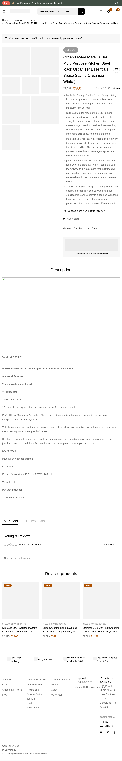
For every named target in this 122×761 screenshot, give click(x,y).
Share (95, 228)
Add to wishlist (116, 69)
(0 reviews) (114, 88)
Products (18, 20)
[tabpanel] (61, 547)
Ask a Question (75, 228)
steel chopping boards (14, 624)
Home (5, 20)
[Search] (81, 11)
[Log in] (101, 11)
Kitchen (31, 20)
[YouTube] (101, 732)
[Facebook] (115, 732)
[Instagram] (108, 732)
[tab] (10, 521)
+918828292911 (84, 682)
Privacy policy (9, 749)
